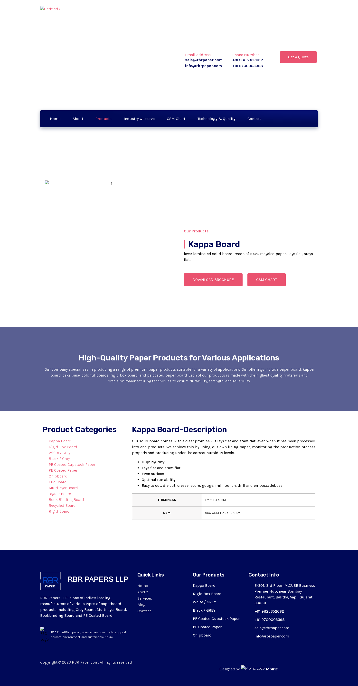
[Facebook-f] (285, 118)
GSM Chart (176, 118)
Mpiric (272, 668)
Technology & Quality (216, 118)
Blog (141, 604)
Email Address (198, 54)
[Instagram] (308, 118)
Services (144, 598)
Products (103, 118)
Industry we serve (139, 118)
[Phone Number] (236, 45)
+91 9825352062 (247, 60)
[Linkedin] (296, 118)
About (78, 118)
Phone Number (245, 54)
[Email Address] (188, 45)
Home (55, 118)
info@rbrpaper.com (203, 65)
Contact (254, 118)
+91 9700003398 (247, 65)
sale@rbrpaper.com (204, 60)
